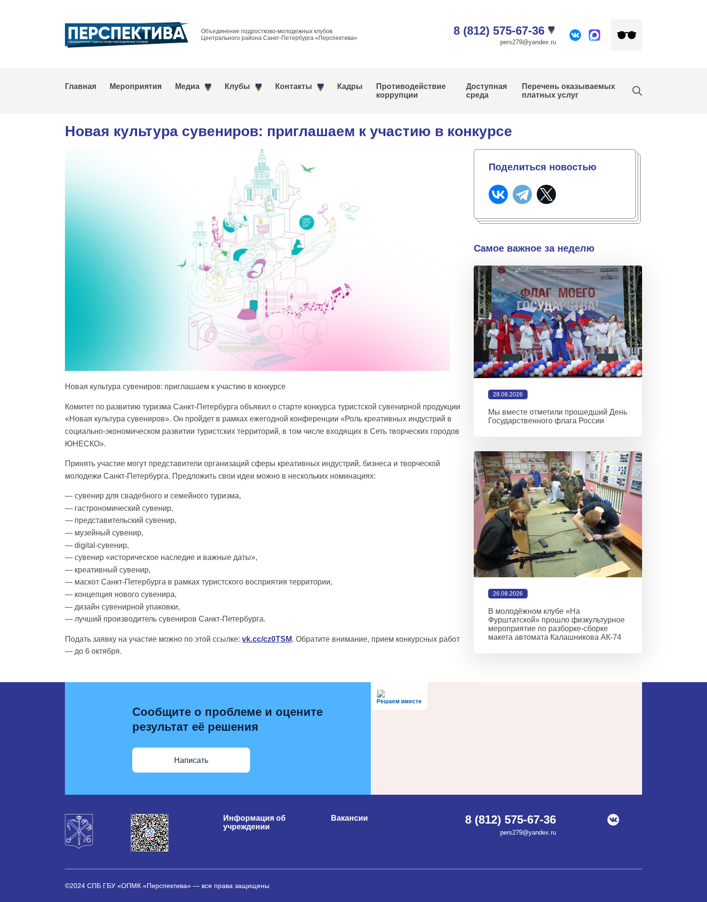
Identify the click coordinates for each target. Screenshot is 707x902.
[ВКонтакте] (498, 194)
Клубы (237, 86)
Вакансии (349, 818)
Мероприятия (136, 86)
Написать (191, 760)
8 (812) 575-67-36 (499, 30)
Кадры (350, 86)
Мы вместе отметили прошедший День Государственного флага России (557, 416)
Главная (80, 86)
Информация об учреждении (254, 822)
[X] (546, 194)
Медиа (187, 86)
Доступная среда (486, 90)
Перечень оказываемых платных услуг (568, 90)
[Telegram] (522, 194)
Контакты (293, 86)
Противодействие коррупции (411, 90)
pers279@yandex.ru (528, 42)
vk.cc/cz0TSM (267, 639)
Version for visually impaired (626, 35)
